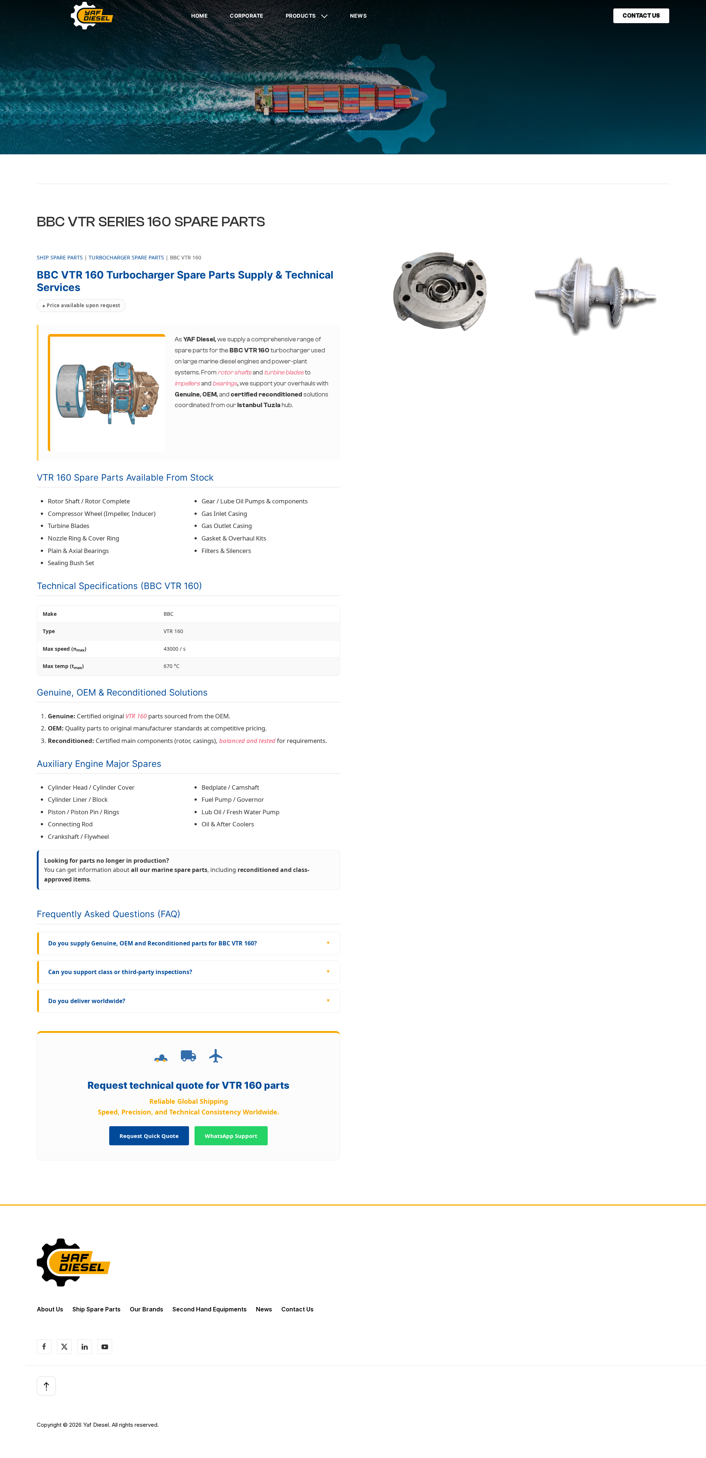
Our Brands (146, 1309)
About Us (50, 1309)
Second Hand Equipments (209, 1309)
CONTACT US (641, 15)
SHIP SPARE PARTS (60, 257)
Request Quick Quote (149, 1135)
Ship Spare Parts (96, 1309)
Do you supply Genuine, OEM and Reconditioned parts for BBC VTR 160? (152, 943)
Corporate (247, 15)
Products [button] (301, 15)
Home (199, 15)
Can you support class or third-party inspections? (120, 972)
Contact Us (297, 1309)
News (358, 15)
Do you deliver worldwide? (86, 1001)
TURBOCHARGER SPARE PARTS (126, 257)
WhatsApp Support (231, 1135)
